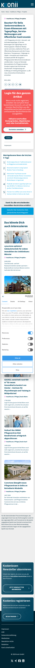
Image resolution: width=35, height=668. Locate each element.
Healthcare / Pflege (15, 12)
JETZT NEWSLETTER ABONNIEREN (16, 588)
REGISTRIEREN (11, 616)
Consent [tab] (4, 301)
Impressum (7, 145)
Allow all (17, 358)
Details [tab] (12, 301)
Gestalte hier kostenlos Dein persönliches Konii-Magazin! (17, 211)
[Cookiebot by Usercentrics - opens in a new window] (25, 296)
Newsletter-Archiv (7, 641)
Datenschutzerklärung (8, 635)
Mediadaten (5, 638)
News (7, 12)
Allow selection (17, 364)
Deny (17, 370)
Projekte (24, 12)
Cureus (8, 138)
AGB (2, 632)
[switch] (30, 338)
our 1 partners (12, 311)
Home (3, 12)
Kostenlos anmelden (16, 129)
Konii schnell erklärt (8, 647)
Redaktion (4, 644)
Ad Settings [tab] (21, 301)
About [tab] (30, 301)
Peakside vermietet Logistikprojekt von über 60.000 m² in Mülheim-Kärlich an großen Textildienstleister (19, 186)
